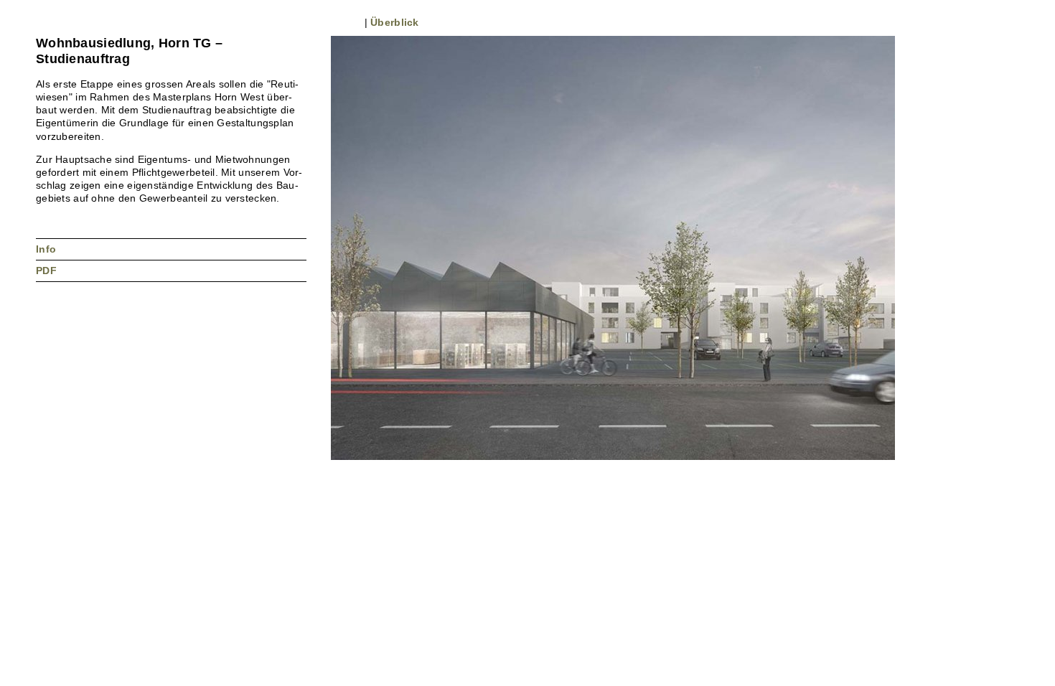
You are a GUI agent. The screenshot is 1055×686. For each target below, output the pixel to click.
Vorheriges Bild (337, 21)
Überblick (394, 22)
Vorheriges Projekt (42, 21)
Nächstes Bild (353, 21)
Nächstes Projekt (58, 21)
